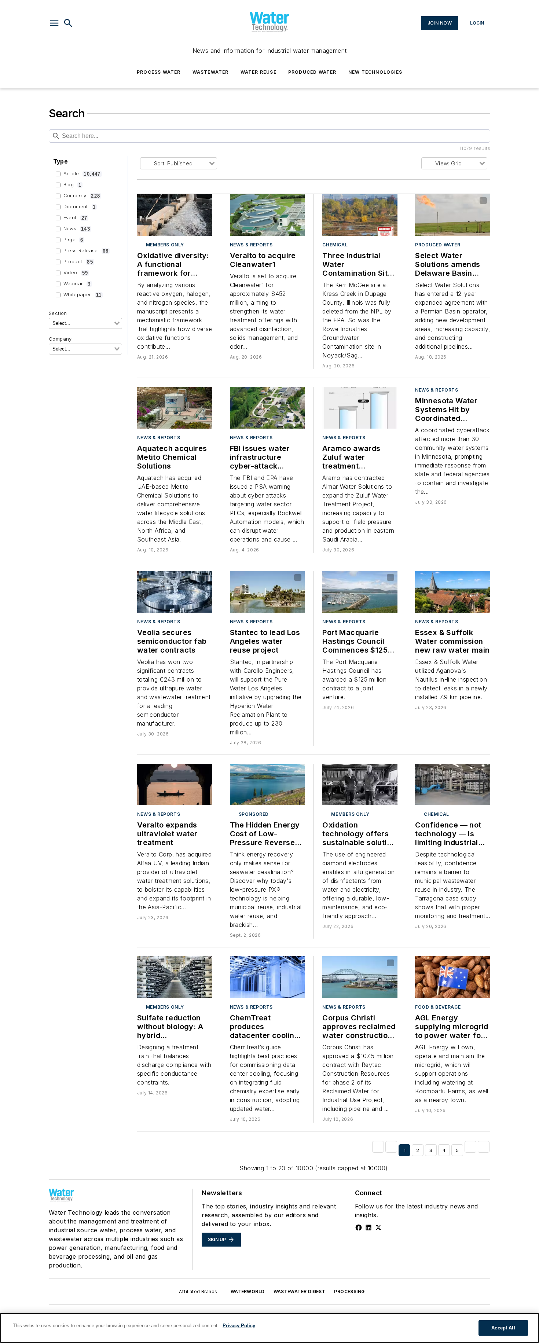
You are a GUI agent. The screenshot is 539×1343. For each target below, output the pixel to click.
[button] (54, 23)
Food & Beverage (438, 1007)
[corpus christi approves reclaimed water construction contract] (359, 977)
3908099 (348, 577)
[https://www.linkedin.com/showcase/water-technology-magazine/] (368, 1227)
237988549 (444, 200)
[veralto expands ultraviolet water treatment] (174, 785)
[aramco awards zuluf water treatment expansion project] (359, 408)
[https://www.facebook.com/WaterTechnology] (358, 1227)
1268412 (261, 200)
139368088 (175, 393)
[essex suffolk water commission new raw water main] (452, 592)
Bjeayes (374, 577)
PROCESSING (349, 1291)
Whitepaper (82, 295)
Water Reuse (258, 72)
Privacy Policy (239, 1325)
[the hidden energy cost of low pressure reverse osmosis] (267, 785)
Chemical (335, 244)
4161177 (343, 963)
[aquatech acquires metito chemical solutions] (174, 408)
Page (73, 240)
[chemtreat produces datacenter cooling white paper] (267, 977)
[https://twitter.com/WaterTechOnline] (378, 1227)
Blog (72, 185)
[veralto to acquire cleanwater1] (267, 215)
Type (60, 161)
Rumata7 (152, 398)
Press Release (86, 251)
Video (75, 273)
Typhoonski (370, 963)
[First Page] (378, 1147)
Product (78, 262)
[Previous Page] (391, 1147)
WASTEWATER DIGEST (300, 1291)
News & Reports (251, 244)
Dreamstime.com (182, 205)
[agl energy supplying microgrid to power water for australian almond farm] (452, 977)
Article (82, 174)
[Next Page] (470, 1147)
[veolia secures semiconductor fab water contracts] (174, 592)
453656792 (170, 577)
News (76, 229)
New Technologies (375, 72)
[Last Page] (483, 1147)
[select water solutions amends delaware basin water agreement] (452, 215)
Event (75, 218)
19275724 (170, 770)
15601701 (262, 393)
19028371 (255, 577)
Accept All (503, 1328)
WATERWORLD (248, 1291)
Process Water (159, 72)
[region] (269, 1328)
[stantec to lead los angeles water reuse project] (267, 592)
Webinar (77, 284)
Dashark (281, 963)
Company (81, 196)
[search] (68, 23)
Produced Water (312, 72)
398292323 (164, 200)
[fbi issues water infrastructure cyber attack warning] (267, 408)
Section (58, 313)
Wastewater (210, 72)
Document (79, 207)
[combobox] (85, 323)
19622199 (255, 963)
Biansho (281, 577)
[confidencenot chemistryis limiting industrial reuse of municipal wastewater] (452, 785)
